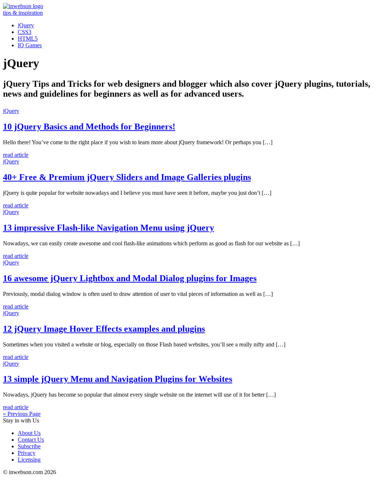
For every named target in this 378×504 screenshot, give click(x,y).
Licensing (29, 459)
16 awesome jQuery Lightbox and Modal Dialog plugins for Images (130, 278)
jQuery (26, 25)
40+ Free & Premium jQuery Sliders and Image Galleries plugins (127, 177)
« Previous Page (22, 414)
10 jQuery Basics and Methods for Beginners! (89, 126)
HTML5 (28, 38)
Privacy (26, 453)
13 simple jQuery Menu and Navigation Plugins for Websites (117, 379)
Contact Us (31, 439)
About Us (29, 433)
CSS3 (24, 32)
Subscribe (29, 446)
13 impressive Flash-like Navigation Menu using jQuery (108, 227)
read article (15, 155)
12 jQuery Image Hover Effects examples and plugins (104, 329)
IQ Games (30, 45)
